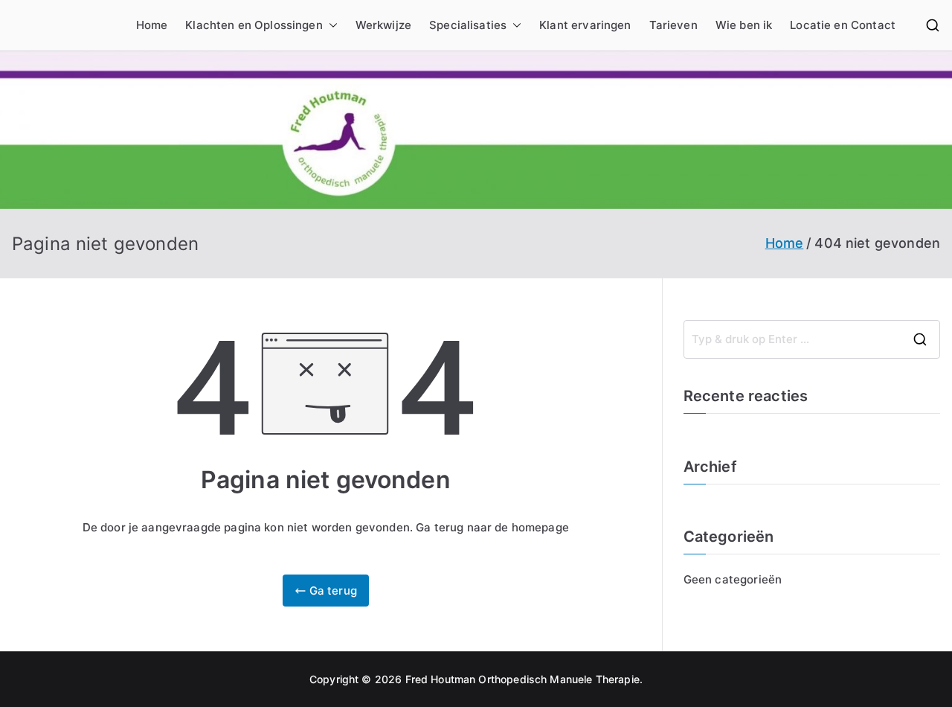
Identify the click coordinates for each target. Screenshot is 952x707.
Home (152, 25)
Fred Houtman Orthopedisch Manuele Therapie (522, 679)
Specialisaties (467, 25)
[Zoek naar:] (811, 339)
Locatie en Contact (842, 25)
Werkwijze (383, 25)
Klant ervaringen (585, 25)
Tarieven (673, 25)
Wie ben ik (744, 25)
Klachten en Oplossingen (253, 25)
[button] (330, 25)
